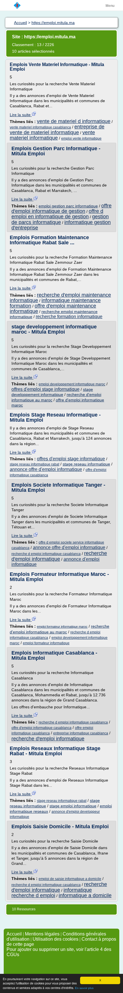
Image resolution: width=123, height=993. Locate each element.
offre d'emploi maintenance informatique (53, 308)
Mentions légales (42, 933)
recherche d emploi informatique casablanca (46, 554)
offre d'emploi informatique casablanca (41, 728)
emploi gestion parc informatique (68, 206)
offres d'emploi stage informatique (45, 389)
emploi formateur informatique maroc (62, 626)
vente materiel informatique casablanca (40, 127)
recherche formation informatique (69, 316)
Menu (110, 6)
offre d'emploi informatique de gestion (61, 208)
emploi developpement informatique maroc (72, 384)
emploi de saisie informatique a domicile (70, 879)
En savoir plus (84, 988)
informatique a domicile (85, 895)
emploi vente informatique (81, 138)
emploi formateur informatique (46, 643)
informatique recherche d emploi (51, 892)
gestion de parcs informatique (60, 219)
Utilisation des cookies (55, 939)
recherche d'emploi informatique (59, 556)
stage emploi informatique (72, 806)
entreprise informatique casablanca (80, 733)
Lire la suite (21, 114)
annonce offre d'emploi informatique (46, 469)
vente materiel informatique (52, 135)
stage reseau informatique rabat (34, 464)
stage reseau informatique (86, 464)
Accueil (14, 933)
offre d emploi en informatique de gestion (57, 213)
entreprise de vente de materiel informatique (57, 129)
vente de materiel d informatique (73, 121)
